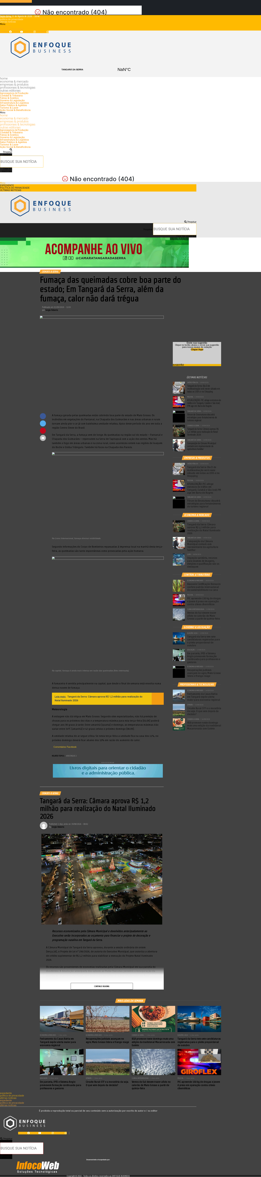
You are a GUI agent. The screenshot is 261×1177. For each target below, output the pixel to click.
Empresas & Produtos (14, 84)
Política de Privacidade (11, 19)
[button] (98, 24)
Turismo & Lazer (9, 107)
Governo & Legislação (12, 100)
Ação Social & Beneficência (15, 110)
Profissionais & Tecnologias (17, 87)
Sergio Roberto (51, 310)
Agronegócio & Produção (14, 93)
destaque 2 (72, 756)
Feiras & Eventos (9, 98)
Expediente (6, 17)
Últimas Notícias (8, 21)
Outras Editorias (10, 90)
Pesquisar (7, 154)
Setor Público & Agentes (13, 105)
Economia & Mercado (14, 81)
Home (4, 78)
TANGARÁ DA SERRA (98, 69)
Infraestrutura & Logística (14, 102)
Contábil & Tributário (11, 95)
